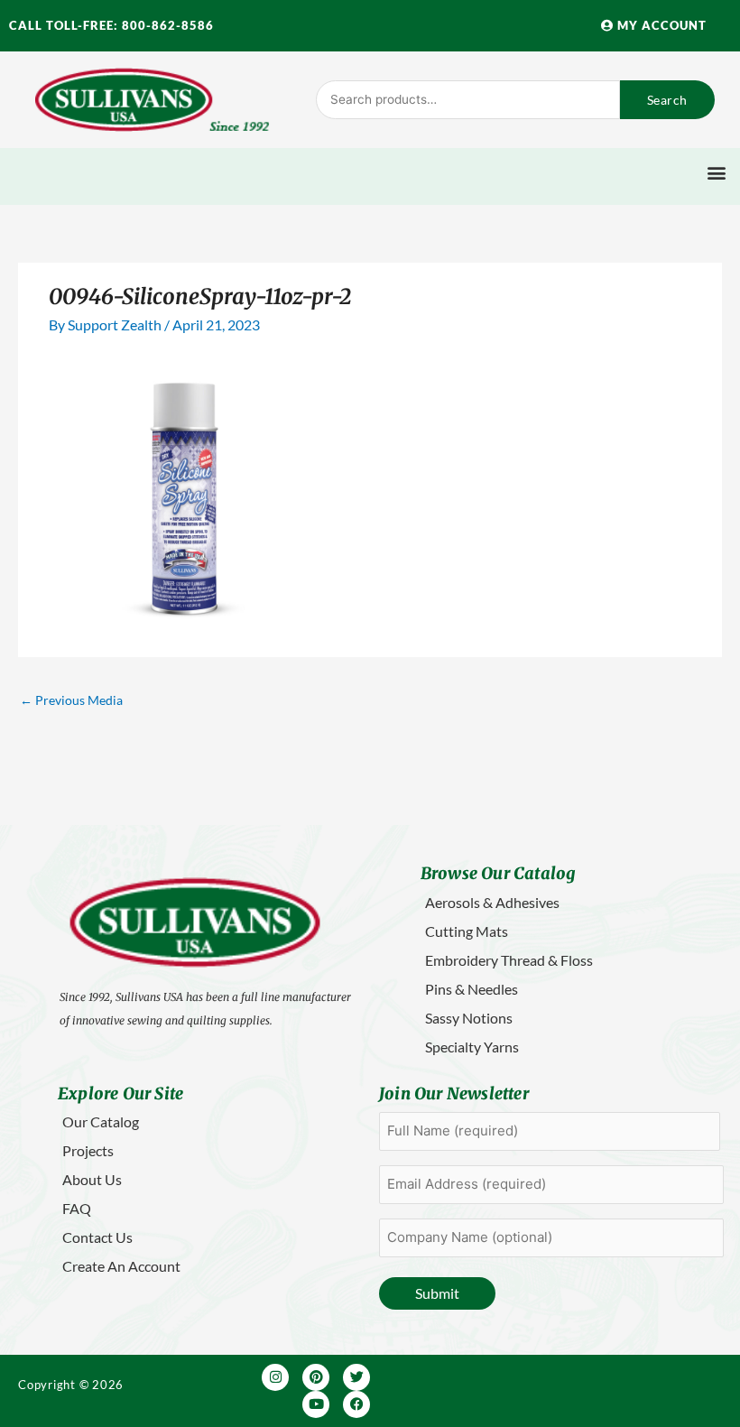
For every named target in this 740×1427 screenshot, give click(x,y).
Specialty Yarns (472, 1046)
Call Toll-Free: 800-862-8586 (111, 25)
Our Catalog (100, 1121)
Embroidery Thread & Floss (509, 959)
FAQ (76, 1208)
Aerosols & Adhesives (492, 902)
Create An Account (121, 1265)
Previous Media (71, 700)
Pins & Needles (471, 988)
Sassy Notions (469, 1017)
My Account (660, 25)
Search (667, 99)
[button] (716, 172)
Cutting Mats (466, 931)
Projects (88, 1150)
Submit (437, 1293)
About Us (92, 1179)
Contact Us (97, 1237)
